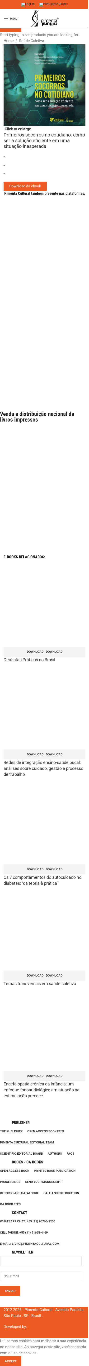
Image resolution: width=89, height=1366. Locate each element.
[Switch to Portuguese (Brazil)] (53, 4)
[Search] (85, 18)
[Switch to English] (28, 4)
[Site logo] (44, 18)
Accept (11, 1361)
